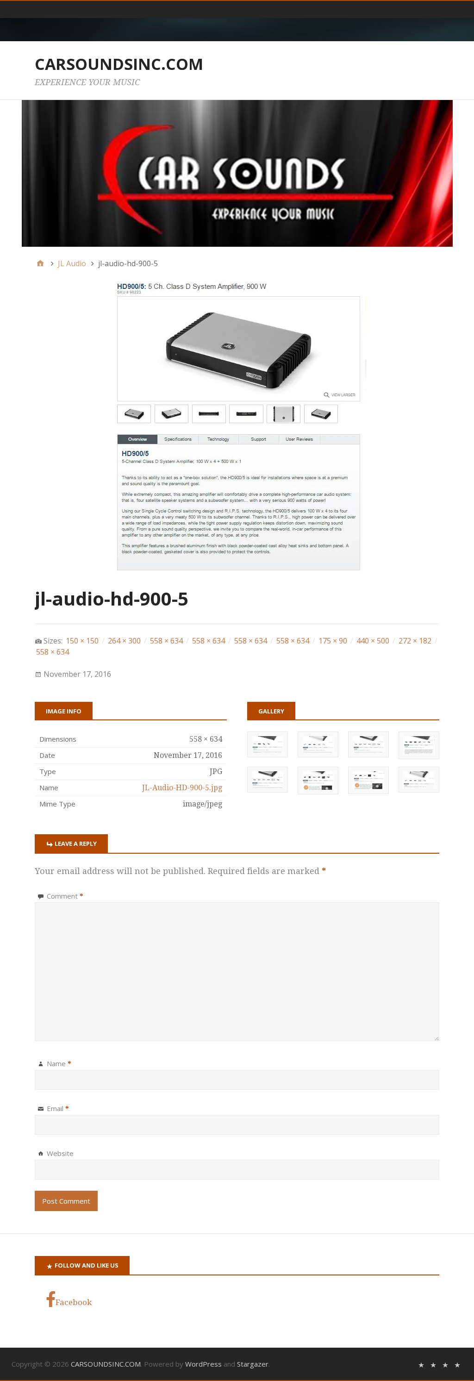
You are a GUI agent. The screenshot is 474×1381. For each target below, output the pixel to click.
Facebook (74, 1302)
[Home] (40, 263)
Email (58, 1108)
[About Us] (433, 1364)
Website (60, 1153)
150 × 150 (82, 641)
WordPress (203, 1364)
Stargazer (252, 1364)
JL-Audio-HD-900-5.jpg (182, 787)
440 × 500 (372, 641)
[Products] (445, 1364)
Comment (65, 895)
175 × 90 (332, 641)
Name (59, 1063)
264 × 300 (124, 641)
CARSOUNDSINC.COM (119, 64)
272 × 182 (415, 641)
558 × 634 (166, 641)
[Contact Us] (457, 1364)
